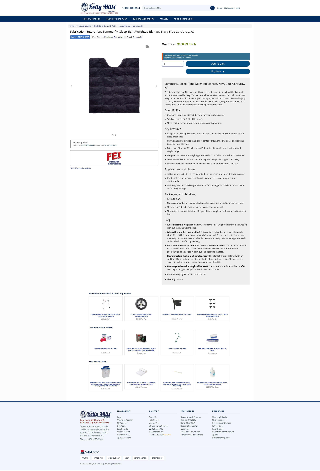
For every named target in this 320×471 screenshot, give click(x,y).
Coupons (185, 429)
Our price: (169, 44)
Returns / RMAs (123, 435)
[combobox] (173, 63)
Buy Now (216, 71)
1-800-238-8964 (131, 8)
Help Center (154, 420)
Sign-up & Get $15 (188, 420)
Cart (238, 8)
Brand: (129, 37)
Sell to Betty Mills (156, 429)
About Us (152, 417)
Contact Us (153, 423)
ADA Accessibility (156, 432)
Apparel (164, 19)
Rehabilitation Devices (221, 423)
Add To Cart (217, 63)
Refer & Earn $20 (188, 423)
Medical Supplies (91, 19)
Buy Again (121, 426)
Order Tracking (123, 432)
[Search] (212, 8)
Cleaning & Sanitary (116, 19)
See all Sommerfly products (81, 168)
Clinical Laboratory (143, 19)
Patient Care (217, 426)
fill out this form (110, 145)
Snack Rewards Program (191, 417)
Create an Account (125, 420)
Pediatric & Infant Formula (223, 432)
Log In (219, 8)
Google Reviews (160, 435)
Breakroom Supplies (221, 438)
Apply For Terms (124, 438)
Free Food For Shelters (190, 432)
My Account (229, 8)
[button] (73, 89)
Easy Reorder (122, 429)
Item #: (74, 37)
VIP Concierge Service (158, 426)
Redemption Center (189, 426)
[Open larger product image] (114, 86)
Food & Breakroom (184, 19)
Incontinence (218, 429)
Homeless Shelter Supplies (192, 435)
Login (119, 417)
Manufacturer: (98, 37)
